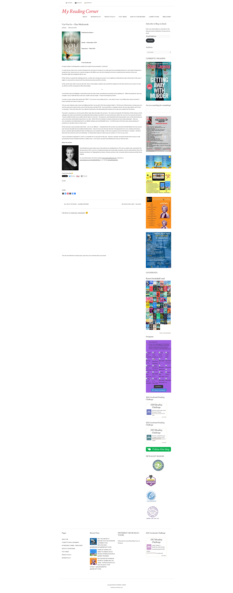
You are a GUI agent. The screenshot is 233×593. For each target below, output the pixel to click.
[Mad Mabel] (151, 283)
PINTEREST (69, 2)
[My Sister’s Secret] (169, 288)
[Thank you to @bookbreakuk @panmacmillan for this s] (149, 381)
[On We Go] (165, 288)
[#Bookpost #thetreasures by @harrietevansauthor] (162, 368)
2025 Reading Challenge (156, 431)
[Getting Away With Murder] (158, 283)
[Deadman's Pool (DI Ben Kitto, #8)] (158, 327)
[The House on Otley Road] (158, 288)
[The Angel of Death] (151, 288)
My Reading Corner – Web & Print (72, 545)
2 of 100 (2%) (159, 553)
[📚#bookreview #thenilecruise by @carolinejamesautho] (155, 361)
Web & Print (167, 16)
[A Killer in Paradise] (147, 310)
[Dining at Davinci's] (165, 283)
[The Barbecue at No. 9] (158, 316)
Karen (153, 410)
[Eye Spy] (147, 305)
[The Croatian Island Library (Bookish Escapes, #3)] (151, 316)
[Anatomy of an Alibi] (155, 316)
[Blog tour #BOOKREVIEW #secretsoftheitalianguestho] (162, 374)
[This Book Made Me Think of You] (147, 316)
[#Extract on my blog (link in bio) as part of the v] (149, 361)
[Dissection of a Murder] (158, 294)
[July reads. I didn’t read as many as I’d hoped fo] (168, 354)
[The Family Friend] (158, 305)
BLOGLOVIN (79, 2)
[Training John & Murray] (169, 283)
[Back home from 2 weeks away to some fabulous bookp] (162, 354)
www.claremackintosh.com (109, 158)
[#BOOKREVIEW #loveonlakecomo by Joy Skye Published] (162, 381)
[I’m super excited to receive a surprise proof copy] (155, 354)
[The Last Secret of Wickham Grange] (155, 299)
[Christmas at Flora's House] (158, 310)
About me (65, 539)
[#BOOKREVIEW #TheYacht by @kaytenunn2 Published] (168, 381)
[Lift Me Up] (162, 299)
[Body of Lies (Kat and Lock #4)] (151, 299)
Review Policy (96, 16)
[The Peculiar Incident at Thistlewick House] (162, 310)
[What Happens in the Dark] (155, 310)
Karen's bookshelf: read (155, 278)
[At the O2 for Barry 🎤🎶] (168, 374)
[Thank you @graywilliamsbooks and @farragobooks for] (155, 381)
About (85, 16)
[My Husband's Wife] (162, 305)
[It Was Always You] (155, 283)
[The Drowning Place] (169, 294)
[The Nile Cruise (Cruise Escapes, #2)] (147, 288)
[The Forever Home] (169, 299)
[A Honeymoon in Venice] (162, 283)
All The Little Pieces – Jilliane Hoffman (76, 204)
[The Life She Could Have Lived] (147, 327)
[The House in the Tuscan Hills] (151, 305)
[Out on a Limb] (151, 321)
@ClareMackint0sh (113, 160)
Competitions (154, 16)
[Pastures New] (169, 321)
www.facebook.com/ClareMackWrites (90, 160)
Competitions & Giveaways (70, 542)
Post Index (123, 16)
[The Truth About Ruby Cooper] (151, 310)
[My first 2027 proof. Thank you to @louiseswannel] (149, 368)
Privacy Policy (110, 16)
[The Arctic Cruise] (169, 316)
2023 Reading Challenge (156, 540)
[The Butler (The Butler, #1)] (155, 289)
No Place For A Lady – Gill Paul (131, 204)
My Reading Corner (80, 11)
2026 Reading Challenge (156, 406)
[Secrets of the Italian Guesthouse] (155, 294)
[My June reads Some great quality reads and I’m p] (149, 374)
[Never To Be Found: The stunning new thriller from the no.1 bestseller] (147, 294)
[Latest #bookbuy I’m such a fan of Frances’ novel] (155, 368)
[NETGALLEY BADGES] (158, 465)
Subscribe (150, 40)
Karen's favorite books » (165, 333)
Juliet (111, 587)
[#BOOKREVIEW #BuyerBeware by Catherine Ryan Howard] (162, 361)
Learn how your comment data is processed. (94, 255)
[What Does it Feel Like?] (155, 321)
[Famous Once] (169, 310)
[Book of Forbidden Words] (169, 305)
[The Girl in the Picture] (147, 299)
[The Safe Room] (162, 288)
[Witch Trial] (165, 299)
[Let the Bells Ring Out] (158, 321)
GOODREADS (88, 2)
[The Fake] (151, 327)
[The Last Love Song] (147, 321)
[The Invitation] (155, 305)
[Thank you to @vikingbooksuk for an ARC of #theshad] (149, 354)
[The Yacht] (162, 294)
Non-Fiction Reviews (137, 16)
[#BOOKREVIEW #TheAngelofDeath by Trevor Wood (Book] (168, 361)
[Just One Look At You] (165, 310)
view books (164, 417)
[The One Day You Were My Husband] (151, 294)
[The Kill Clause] (162, 316)
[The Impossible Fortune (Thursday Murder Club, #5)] (155, 327)
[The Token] (162, 321)
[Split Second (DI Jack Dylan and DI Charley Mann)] (147, 283)
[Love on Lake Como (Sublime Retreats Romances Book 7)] (165, 294)
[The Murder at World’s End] (165, 316)
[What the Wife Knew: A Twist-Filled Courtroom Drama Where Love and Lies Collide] (165, 321)
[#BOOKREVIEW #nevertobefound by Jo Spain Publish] (155, 374)
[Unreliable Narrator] (158, 299)
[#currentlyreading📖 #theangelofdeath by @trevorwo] (168, 368)
